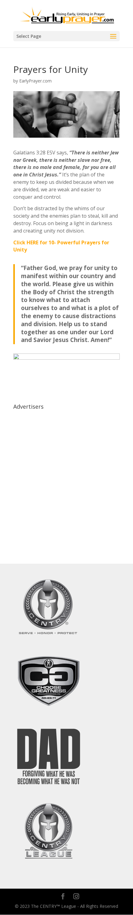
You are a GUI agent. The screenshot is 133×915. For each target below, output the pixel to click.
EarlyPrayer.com (35, 81)
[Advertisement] (66, 479)
